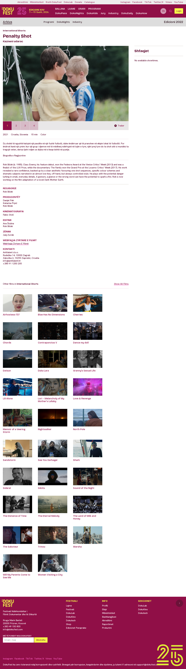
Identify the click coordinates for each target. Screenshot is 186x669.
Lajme (71, 8)
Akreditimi (22, 2)
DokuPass (61, 13)
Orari (81, 8)
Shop (68, 624)
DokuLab (68, 2)
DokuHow (141, 13)
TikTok (147, 2)
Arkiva (7, 22)
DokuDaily (127, 13)
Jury (103, 13)
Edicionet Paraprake (76, 627)
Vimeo (169, 2)
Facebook (137, 2)
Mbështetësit (37, 2)
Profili (105, 605)
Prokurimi (107, 627)
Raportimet (107, 624)
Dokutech (71, 620)
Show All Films (121, 283)
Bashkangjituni (109, 616)
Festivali (70, 609)
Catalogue (89, 2)
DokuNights (77, 13)
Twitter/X (158, 2)
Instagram (125, 2)
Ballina (60, 8)
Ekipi (104, 609)
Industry (113, 13)
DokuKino (71, 616)
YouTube (178, 2)
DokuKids (92, 13)
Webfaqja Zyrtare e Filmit (16, 243)
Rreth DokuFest (54, 2)
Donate (78, 2)
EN (163, 11)
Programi (94, 8)
